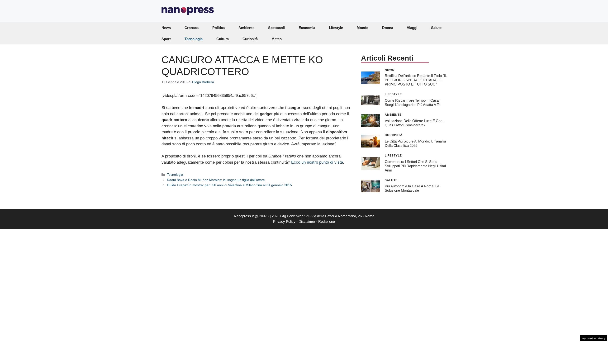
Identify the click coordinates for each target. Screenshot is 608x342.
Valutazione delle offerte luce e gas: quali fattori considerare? (414, 123)
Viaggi (412, 28)
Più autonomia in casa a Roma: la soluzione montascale (412, 188)
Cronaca (192, 28)
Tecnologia (194, 39)
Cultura (222, 39)
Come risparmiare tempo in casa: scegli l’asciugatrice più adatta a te (412, 102)
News (166, 28)
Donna (387, 28)
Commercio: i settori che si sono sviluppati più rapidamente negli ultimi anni (415, 166)
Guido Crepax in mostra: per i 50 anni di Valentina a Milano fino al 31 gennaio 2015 (229, 185)
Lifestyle (336, 28)
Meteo (276, 39)
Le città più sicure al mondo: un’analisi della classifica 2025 (415, 143)
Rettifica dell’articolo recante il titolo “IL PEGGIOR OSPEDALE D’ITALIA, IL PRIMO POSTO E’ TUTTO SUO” (415, 80)
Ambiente (246, 28)
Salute (436, 28)
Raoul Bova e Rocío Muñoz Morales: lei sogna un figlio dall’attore (216, 180)
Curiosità (250, 39)
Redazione (326, 221)
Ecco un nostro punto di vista (317, 162)
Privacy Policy (284, 221)
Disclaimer (307, 221)
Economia (307, 28)
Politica (218, 28)
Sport (166, 39)
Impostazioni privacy (593, 338)
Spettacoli (276, 28)
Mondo (362, 28)
